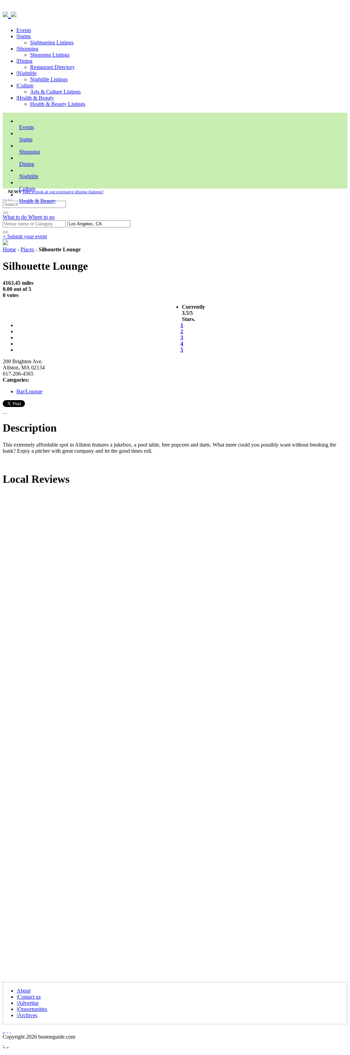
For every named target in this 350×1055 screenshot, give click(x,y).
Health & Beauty (35, 98)
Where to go (41, 217)
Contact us (29, 997)
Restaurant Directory (52, 67)
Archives (27, 1015)
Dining (24, 61)
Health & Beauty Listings (57, 104)
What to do (15, 217)
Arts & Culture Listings (55, 92)
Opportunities (32, 1009)
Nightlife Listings (49, 79)
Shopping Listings (49, 55)
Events (23, 30)
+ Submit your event (25, 236)
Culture (25, 85)
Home (9, 249)
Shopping (27, 49)
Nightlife (27, 73)
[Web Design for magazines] (3, 1043)
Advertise (28, 1003)
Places (27, 249)
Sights (24, 36)
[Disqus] (175, 584)
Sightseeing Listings (51, 42)
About (23, 991)
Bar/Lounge (29, 391)
